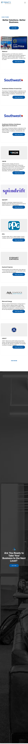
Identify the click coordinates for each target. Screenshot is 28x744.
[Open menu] (25, 2)
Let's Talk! (14, 27)
